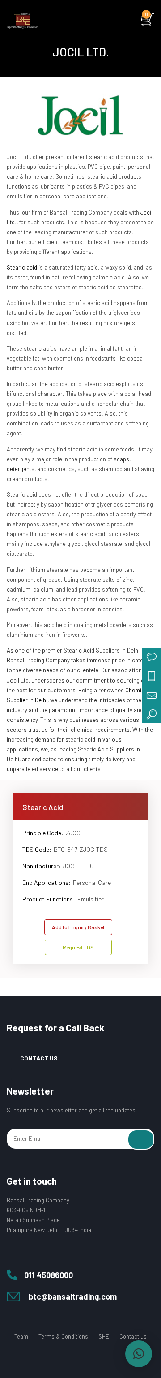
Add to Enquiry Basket (78, 927)
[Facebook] (51, 1359)
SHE (103, 1336)
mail (151, 694)
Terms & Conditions (63, 1336)
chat (151, 657)
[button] (138, 1353)
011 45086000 (48, 1275)
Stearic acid (22, 267)
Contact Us (39, 1058)
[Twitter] (68, 1359)
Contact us (133, 1336)
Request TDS (78, 947)
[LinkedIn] (102, 1359)
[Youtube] (85, 1359)
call (151, 675)
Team (21, 1336)
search (151, 713)
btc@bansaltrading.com (73, 1296)
